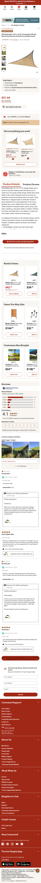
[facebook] (3, 844)
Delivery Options (7, 714)
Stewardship (5, 751)
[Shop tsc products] (20, 20)
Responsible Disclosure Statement (11, 872)
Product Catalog (7, 759)
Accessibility (30, 871)
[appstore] (8, 864)
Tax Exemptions (7, 716)
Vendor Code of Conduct (8, 877)
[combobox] (22, 461)
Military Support (7, 756)
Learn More (19, 3)
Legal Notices (21, 871)
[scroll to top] (37, 870)
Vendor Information (8, 787)
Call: (3, 727)
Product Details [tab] (11, 184)
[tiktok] (22, 844)
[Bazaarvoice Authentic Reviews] (10, 388)
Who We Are (5, 746)
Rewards (4, 805)
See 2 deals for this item (13, 107)
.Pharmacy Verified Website (10, 764)
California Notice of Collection (24, 877)
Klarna (4, 828)
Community (5, 754)
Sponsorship (6, 779)
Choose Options (14, 294)
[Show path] (8, 25)
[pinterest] (7, 844)
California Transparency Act (9, 871)
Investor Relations (7, 748)
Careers (4, 777)
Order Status (6, 708)
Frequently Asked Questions (10, 719)
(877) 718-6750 (9, 728)
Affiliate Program (7, 782)
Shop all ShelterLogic (7, 28)
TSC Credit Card (7, 825)
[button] (24, 3)
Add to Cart (14, 334)
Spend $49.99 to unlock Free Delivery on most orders (20, 1)
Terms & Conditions (8, 813)
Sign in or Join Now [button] (14, 175)
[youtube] (17, 844)
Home (3, 25)
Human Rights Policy (22, 876)
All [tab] (3, 440)
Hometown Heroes (7, 808)
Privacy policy (5, 869)
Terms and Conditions (32, 869)
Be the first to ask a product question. (20, 242)
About (3, 802)
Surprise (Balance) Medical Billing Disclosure (14, 874)
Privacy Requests (6, 879)
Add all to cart (20, 164)
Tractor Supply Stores (9, 762)
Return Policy (6, 711)
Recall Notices (6, 724)
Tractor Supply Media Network (11, 790)
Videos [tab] (13, 440)
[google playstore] (23, 864)
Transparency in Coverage (9, 876)
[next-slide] (4, 71)
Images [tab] (8, 440)
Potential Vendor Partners (10, 785)
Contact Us (5, 722)
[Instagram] (12, 844)
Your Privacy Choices (16, 869)
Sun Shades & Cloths (17, 25)
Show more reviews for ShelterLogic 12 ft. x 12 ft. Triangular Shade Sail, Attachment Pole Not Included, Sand (20, 658)
